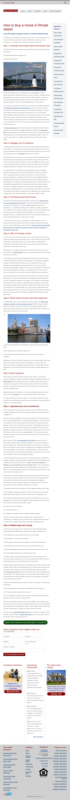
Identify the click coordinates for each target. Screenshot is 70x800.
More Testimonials (38, 736)
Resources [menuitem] (37, 11)
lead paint (16, 394)
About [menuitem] (45, 11)
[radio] (35, 644)
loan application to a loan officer (26, 440)
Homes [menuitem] (23, 11)
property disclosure (18, 252)
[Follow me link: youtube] (4, 795)
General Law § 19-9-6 (13, 572)
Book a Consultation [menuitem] (55, 11)
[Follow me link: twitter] (10, 795)
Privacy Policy (10, 631)
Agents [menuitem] (30, 11)
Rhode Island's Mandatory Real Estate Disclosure (18, 108)
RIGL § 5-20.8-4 (7, 381)
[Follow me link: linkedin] (7, 795)
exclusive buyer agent (11, 128)
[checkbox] (35, 644)
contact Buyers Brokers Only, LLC (22, 612)
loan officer (22, 153)
